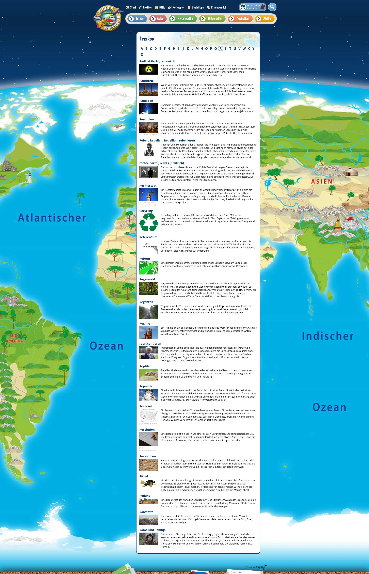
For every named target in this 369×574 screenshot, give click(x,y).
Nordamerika (185, 18)
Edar (143, 448)
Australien (243, 18)
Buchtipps (198, 7)
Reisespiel (178, 7)
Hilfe (162, 7)
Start (133, 7)
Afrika (267, 18)
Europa (139, 18)
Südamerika (215, 18)
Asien (160, 18)
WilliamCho (146, 202)
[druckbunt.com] (256, 567)
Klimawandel (218, 7)
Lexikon (147, 7)
